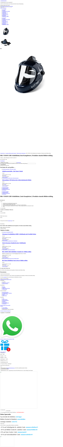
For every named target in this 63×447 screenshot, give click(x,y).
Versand (5, 175)
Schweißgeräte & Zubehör (6, 11)
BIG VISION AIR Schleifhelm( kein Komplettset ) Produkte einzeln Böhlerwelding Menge (13, 163)
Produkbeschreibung (5, 188)
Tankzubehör (4, 13)
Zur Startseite (4, 9)
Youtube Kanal (10, 220)
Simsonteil (3, 10)
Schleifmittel (4, 12)
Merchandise (4, 15)
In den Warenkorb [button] (4, 177)
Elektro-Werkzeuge (5, 21)
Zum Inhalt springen (4, 0)
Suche (1, 7)
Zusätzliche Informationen (6, 189)
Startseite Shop (2, 153)
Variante (1, 162)
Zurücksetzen (19, 162)
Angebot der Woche (5, 14)
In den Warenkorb (3, 164)
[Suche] (11, 7)
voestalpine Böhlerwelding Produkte (10, 153)
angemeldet (5, 277)
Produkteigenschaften (5, 187)
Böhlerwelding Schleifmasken (21, 153)
